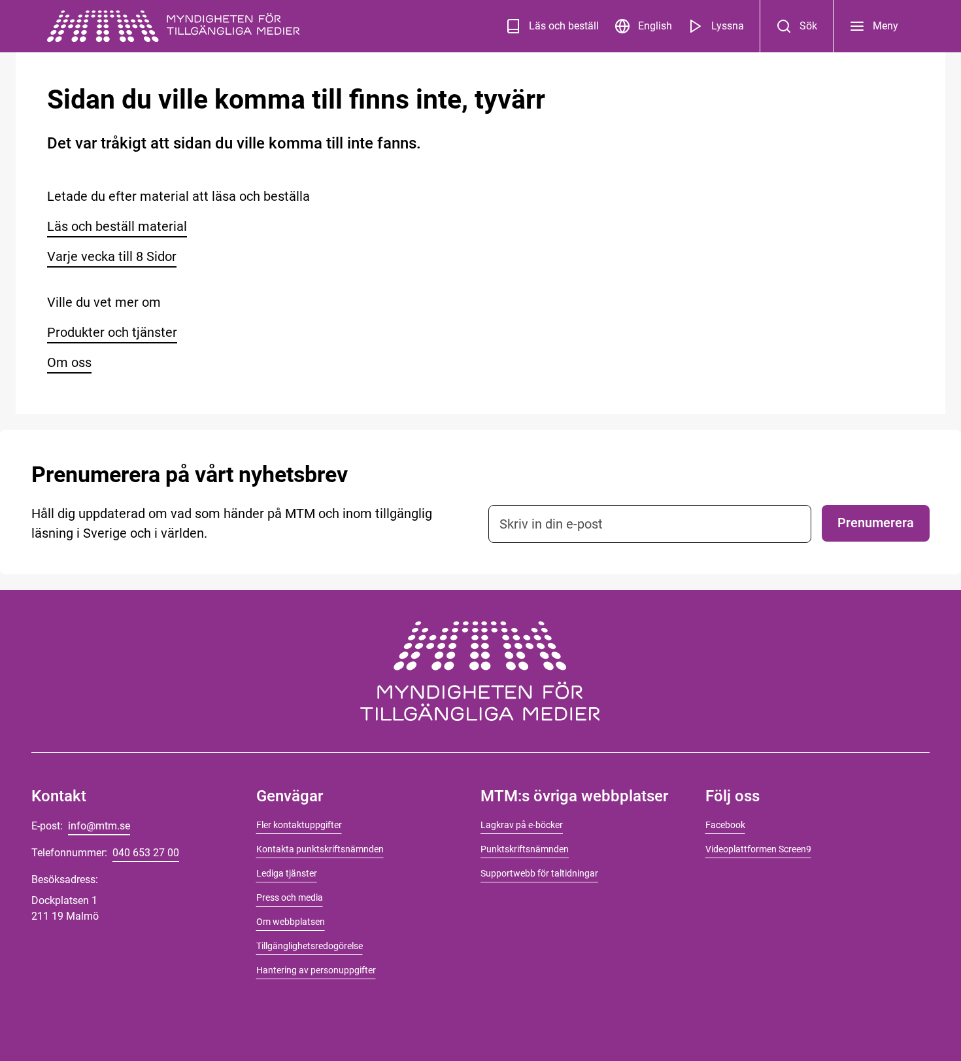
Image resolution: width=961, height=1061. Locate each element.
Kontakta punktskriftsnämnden (320, 849)
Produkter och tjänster (112, 332)
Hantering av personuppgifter (316, 970)
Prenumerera (875, 522)
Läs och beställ (564, 26)
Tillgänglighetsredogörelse (309, 946)
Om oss (69, 362)
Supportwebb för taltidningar (539, 873)
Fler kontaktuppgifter (299, 825)
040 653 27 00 (145, 852)
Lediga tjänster (286, 873)
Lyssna (727, 26)
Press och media (289, 897)
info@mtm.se (99, 826)
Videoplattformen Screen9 (758, 849)
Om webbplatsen (290, 921)
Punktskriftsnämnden (524, 849)
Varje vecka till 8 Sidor (112, 256)
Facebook (725, 825)
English (655, 26)
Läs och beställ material (117, 226)
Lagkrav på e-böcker (521, 825)
